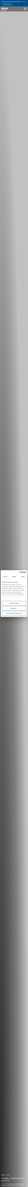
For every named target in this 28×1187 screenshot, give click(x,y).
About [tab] (23, 576)
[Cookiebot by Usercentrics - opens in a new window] (19, 572)
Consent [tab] (5, 576)
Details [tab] (14, 576)
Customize (13, 608)
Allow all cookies (14, 603)
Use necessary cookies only (14, 613)
